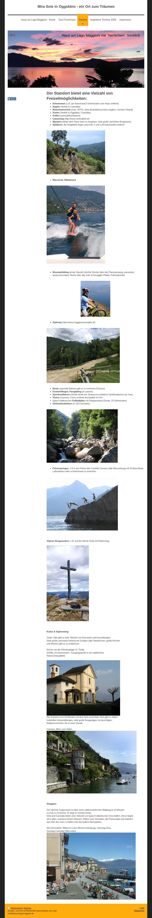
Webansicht (139, 911)
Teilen (13, 99)
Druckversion (16, 908)
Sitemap (27, 908)
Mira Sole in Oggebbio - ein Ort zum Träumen (76, 6)
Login (142, 908)
